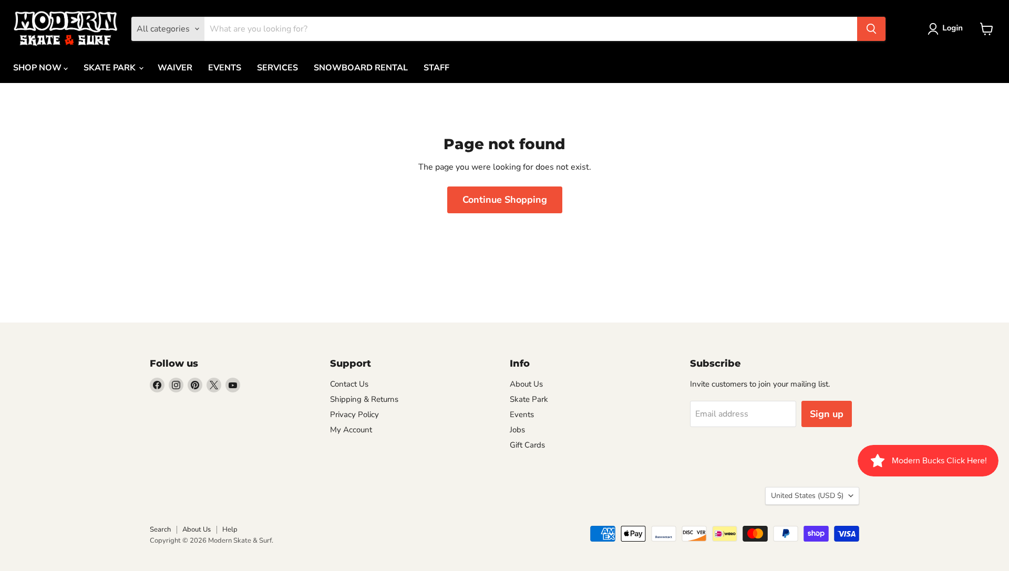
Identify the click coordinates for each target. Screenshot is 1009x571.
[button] (947, 29)
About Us (526, 384)
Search (160, 529)
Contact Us (349, 384)
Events (522, 414)
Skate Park (529, 399)
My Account (351, 429)
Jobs (517, 429)
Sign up (826, 414)
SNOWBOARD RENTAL (361, 68)
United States (807, 496)
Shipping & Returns (364, 399)
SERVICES (277, 68)
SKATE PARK (111, 68)
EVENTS (224, 68)
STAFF (436, 68)
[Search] (871, 29)
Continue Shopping (504, 199)
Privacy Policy (354, 414)
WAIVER (175, 68)
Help (230, 529)
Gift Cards (527, 445)
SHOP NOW (38, 68)
